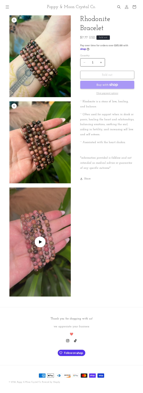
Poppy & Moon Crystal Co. (29, 382)
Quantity (85, 55)
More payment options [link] (107, 93)
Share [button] (87, 178)
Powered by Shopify (51, 382)
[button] (7, 7)
